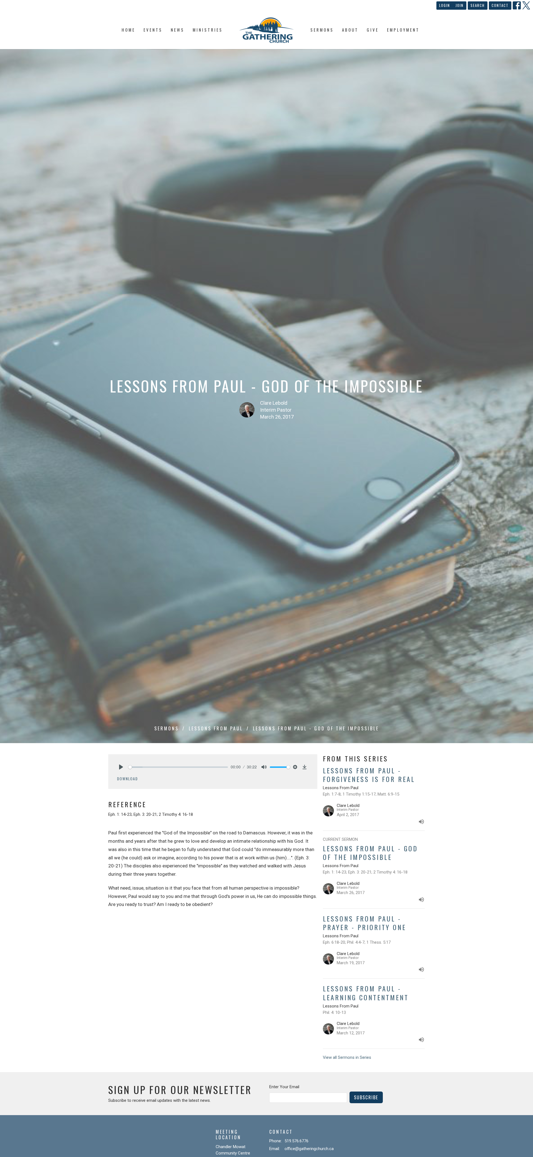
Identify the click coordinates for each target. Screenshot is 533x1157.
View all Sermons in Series (347, 1057)
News (177, 30)
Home (128, 30)
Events (153, 30)
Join (460, 5)
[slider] (178, 767)
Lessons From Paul (216, 728)
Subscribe (366, 1097)
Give (373, 30)
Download (127, 778)
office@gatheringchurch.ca (309, 1148)
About (350, 30)
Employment (403, 30)
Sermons (322, 30)
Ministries (208, 30)
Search (478, 5)
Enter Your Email (284, 1086)
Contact (500, 5)
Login (444, 5)
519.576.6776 (296, 1140)
